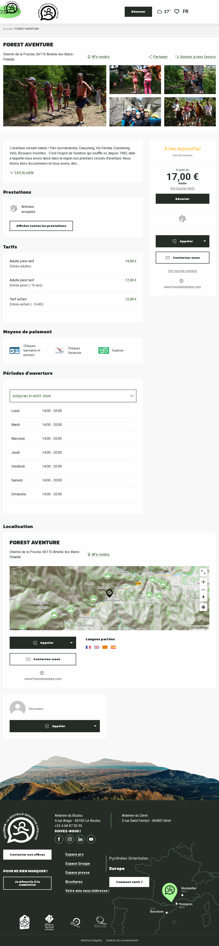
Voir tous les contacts (182, 271)
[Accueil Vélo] (23, 922)
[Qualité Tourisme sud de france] (75, 922)
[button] (186, 11)
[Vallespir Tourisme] (48, 11)
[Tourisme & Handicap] (126, 922)
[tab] (68, 396)
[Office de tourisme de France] (49, 922)
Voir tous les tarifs (182, 188)
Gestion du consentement (122, 940)
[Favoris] (177, 11)
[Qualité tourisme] (100, 922)
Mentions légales (91, 940)
